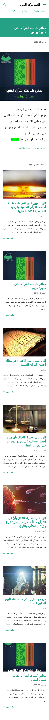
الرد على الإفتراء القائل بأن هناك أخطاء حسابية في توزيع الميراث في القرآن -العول (26, 441)
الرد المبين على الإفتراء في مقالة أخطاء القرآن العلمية (25, 362)
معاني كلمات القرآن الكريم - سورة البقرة (28, 677)
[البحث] (4, 4)
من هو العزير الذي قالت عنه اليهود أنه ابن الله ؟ (25, 601)
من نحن (25, 11)
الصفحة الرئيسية (40, 11)
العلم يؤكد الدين (30, 4)
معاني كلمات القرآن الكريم (29, 148)
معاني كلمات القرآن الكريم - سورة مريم (28, 286)
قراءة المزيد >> (9, 238)
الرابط (15, 139)
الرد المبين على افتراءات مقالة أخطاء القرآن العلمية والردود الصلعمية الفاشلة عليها (27, 207)
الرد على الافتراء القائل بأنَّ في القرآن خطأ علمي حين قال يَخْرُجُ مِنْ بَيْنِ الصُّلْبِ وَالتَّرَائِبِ (26, 522)
